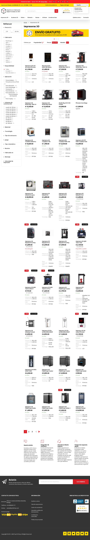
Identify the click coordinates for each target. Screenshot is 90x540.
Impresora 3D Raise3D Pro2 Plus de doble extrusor (30, 242)
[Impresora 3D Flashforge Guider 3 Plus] (64, 398)
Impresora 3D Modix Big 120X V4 (64, 66)
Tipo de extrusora (10, 135)
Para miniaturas (10, 91)
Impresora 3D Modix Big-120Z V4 (81, 66)
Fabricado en (9, 152)
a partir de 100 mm (11, 107)
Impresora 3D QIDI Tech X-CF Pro (47, 288)
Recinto (7, 148)
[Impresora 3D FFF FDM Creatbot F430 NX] (81, 132)
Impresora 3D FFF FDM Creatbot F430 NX (81, 141)
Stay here (76, 12)
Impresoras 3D (4, 17)
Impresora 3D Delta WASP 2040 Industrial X (30, 370)
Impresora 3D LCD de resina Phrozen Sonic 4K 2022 (30, 66)
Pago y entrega (64, 5)
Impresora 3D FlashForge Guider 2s (30, 407)
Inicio (25, 22)
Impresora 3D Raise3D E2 (46, 194)
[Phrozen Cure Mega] (81, 95)
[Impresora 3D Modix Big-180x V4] (31, 95)
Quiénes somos (77, 17)
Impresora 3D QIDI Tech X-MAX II (30, 288)
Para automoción (10, 92)
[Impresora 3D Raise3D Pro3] (48, 233)
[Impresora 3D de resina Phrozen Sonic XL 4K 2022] (81, 322)
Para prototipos (10, 80)
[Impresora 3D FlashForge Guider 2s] (31, 398)
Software (44, 17)
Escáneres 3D (14, 17)
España (78, 5)
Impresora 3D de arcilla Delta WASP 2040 (47, 331)
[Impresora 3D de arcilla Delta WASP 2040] (48, 322)
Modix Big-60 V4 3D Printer (64, 103)
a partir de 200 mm (11, 109)
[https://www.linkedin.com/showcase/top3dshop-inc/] (78, 533)
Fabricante (8, 37)
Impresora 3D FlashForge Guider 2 (81, 370)
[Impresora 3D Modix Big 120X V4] (64, 57)
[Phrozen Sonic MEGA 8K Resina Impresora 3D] (48, 57)
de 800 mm (8, 119)
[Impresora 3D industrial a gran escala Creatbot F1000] (31, 185)
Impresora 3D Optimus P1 (79, 288)
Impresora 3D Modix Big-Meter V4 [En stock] (47, 103)
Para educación (10, 85)
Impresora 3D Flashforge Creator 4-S (64, 370)
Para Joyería (9, 89)
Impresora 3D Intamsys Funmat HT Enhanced (30, 331)
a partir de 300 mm (11, 110)
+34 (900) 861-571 (11, 505)
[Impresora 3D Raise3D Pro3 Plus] (64, 233)
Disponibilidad (9, 66)
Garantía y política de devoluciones (37, 511)
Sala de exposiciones (37, 504)
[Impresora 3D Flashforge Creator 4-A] (48, 361)
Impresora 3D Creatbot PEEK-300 (64, 141)
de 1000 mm (9, 123)
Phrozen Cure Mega (81, 103)
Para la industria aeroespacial (13, 95)
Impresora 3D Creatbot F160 (46, 141)
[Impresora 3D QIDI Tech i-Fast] (81, 233)
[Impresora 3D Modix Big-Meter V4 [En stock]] (48, 95)
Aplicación (8, 76)
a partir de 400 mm (11, 112)
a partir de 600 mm (11, 116)
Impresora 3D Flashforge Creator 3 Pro (64, 288)
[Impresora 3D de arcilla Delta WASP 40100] (64, 322)
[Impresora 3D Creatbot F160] (48, 132)
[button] (54, 39)
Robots (23, 17)
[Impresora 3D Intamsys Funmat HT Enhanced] (31, 322)
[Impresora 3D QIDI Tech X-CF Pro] (48, 279)
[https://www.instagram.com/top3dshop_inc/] (69, 533)
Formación (86, 17)
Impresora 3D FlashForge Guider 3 (47, 407)
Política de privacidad (37, 519)
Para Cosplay (9, 98)
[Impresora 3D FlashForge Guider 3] (48, 398)
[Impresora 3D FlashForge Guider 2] (81, 361)
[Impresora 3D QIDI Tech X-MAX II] (31, 279)
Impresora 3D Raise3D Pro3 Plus (64, 242)
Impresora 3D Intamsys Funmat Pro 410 (80, 407)
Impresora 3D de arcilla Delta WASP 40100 (64, 331)
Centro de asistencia (51, 5)
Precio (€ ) (8, 27)
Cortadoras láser (52, 17)
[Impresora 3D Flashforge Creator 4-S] (64, 361)
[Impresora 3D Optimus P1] (81, 279)
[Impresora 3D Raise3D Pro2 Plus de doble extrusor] (31, 233)
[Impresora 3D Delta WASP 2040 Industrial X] (31, 361)
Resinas (37, 17)
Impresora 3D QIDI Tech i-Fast (81, 242)
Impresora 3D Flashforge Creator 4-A (47, 370)
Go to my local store (78, 11)
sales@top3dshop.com (13, 508)
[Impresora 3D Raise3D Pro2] (81, 185)
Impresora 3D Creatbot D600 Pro (30, 141)
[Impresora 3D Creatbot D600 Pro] (31, 132)
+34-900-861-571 (16, 5)
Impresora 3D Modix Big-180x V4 (30, 103)
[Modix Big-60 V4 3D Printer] (64, 95)
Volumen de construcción (8, 103)
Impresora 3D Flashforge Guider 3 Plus (64, 407)
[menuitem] (5, 17)
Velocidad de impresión (8, 161)
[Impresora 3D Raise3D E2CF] (64, 185)
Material (7, 127)
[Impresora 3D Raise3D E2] (48, 185)
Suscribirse (81, 482)
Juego (7, 140)
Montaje (7, 157)
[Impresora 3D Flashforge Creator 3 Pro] (64, 279)
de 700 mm (8, 117)
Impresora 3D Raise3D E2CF (63, 194)
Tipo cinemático (10, 144)
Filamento (30, 17)
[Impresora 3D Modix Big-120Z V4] (81, 57)
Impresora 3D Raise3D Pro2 (79, 194)
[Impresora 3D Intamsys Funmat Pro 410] (81, 398)
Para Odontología (10, 87)
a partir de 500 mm (11, 114)
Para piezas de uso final (12, 82)
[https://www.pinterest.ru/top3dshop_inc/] (86, 533)
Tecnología (8, 131)
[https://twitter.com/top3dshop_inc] (73, 533)
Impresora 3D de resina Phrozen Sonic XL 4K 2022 (81, 331)
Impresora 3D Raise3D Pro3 (46, 242)
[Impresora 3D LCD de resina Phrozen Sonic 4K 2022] (31, 57)
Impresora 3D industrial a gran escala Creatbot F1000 (30, 194)
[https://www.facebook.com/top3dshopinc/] (65, 533)
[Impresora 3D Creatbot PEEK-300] (64, 132)
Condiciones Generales (34, 515)
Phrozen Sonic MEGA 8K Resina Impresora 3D (46, 66)
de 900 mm (8, 121)
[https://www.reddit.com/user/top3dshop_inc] (82, 533)
